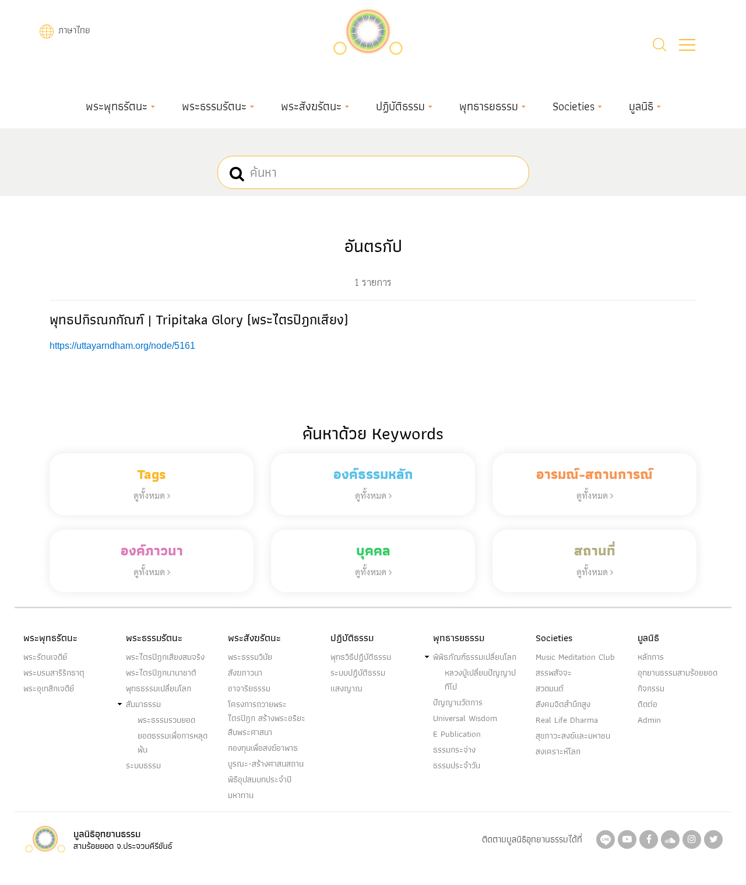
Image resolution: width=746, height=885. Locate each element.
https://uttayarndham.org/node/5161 (122, 346)
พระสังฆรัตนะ (311, 106)
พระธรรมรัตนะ (214, 106)
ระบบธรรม (143, 765)
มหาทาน (241, 795)
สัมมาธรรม (143, 704)
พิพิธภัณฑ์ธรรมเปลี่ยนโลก (474, 657)
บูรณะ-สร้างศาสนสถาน (266, 764)
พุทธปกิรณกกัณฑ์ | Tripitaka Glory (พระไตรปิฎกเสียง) (199, 319)
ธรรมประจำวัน (456, 765)
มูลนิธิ (641, 106)
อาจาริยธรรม (249, 688)
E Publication (457, 734)
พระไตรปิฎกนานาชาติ (161, 673)
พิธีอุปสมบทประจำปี (259, 779)
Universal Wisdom (465, 718)
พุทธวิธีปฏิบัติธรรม (360, 657)
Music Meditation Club (575, 657)
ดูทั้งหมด (150, 495)
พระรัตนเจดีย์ (45, 657)
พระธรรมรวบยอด (166, 720)
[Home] (367, 30)
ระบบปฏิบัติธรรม (357, 673)
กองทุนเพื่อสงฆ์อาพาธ (263, 748)
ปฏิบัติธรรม (400, 106)
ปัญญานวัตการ (458, 702)
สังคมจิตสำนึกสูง (563, 704)
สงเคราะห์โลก (558, 751)
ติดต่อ (647, 704)
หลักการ (651, 657)
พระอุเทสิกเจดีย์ (48, 688)
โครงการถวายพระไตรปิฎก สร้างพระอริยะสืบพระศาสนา (266, 718)
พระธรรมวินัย (250, 657)
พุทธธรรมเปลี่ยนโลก (158, 688)
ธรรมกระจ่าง (454, 750)
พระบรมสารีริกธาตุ (54, 673)
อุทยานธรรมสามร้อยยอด (677, 673)
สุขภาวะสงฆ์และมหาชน (573, 736)
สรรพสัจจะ (554, 673)
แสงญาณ (346, 688)
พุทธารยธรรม (488, 106)
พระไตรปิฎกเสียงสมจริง (165, 657)
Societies (573, 106)
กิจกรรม (651, 688)
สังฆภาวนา (245, 673)
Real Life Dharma (567, 720)
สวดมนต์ (550, 688)
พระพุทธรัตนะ (116, 106)
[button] (687, 45)
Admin (649, 720)
